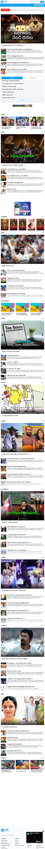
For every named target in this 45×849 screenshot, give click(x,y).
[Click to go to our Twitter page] (38, 5)
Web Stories (39, 845)
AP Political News (4, 840)
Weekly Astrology (40, 847)
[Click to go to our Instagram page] (40, 5)
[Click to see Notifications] (35, 2)
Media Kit (17, 843)
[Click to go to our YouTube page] (41, 5)
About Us (16, 840)
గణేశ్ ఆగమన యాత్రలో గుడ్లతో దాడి (30, 9)
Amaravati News (4, 842)
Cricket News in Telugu (5, 845)
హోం (4, 5)
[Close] (43, 831)
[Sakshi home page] (5, 830)
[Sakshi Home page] (4, 2)
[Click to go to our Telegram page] (11, 835)
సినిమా (20, 5)
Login (42, 1)
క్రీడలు (24, 5)
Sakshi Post (29, 845)
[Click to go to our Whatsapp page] (36, 5)
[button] (21, 262)
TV (38, 1)
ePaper (31, 1)
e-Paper (28, 847)
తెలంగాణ (16, 5)
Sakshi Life (29, 843)
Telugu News (39, 843)
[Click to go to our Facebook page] (34, 5)
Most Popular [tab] (33, 78)
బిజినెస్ (28, 5)
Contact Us (17, 842)
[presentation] (2, 29)
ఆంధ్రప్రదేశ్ (11, 5)
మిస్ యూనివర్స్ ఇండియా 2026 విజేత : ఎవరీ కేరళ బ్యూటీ (13, 9)
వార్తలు (7, 5)
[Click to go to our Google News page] (43, 5)
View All (21, 100)
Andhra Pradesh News (5, 843)
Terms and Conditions (19, 845)
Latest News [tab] (12, 78)
